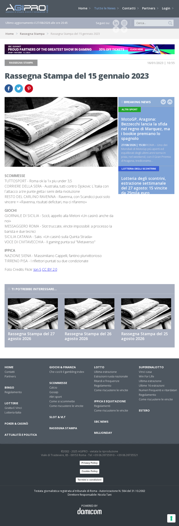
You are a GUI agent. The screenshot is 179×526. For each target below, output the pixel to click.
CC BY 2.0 (49, 269)
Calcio (53, 387)
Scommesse (58, 383)
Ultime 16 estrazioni (151, 385)
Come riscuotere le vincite (66, 406)
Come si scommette (62, 401)
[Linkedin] (115, 23)
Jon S (37, 269)
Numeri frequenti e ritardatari (158, 390)
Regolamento (13, 392)
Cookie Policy (90, 471)
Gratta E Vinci (13, 408)
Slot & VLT (57, 417)
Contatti (129, 8)
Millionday (103, 433)
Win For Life (146, 376)
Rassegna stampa (63, 428)
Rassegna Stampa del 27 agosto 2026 (31, 336)
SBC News (101, 422)
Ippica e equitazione (110, 401)
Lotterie (11, 403)
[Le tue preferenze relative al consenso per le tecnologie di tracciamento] (171, 518)
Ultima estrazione (105, 372)
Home (83, 8)
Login (166, 8)
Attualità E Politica (21, 435)
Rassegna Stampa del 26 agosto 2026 (88, 336)
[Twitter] (123, 29)
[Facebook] (115, 29)
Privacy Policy (89, 462)
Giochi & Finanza (62, 367)
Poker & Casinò (16, 423)
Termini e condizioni (89, 479)
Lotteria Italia (13, 412)
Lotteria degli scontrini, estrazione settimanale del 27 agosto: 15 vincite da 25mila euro (144, 185)
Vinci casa (145, 372)
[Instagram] (123, 23)
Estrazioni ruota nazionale (111, 376)
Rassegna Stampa (32, 34)
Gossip (53, 392)
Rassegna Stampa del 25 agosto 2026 (144, 336)
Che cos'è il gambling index (66, 372)
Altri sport (55, 397)
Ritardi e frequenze (106, 381)
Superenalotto (151, 367)
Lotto (99, 367)
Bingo (9, 387)
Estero (144, 410)
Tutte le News (105, 8)
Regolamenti (102, 406)
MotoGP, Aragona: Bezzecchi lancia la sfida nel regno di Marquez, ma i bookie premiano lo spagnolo (145, 128)
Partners (149, 8)
